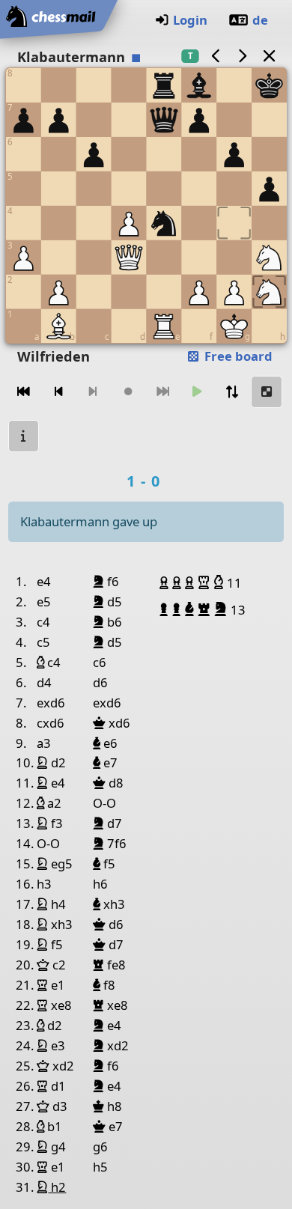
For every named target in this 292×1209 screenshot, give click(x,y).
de (260, 19)
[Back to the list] (268, 55)
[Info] (24, 436)
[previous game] (215, 55)
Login (190, 19)
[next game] (242, 55)
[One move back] (58, 392)
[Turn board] (232, 392)
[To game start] (24, 392)
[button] (165, 582)
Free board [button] (237, 356)
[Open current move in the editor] (266, 392)
